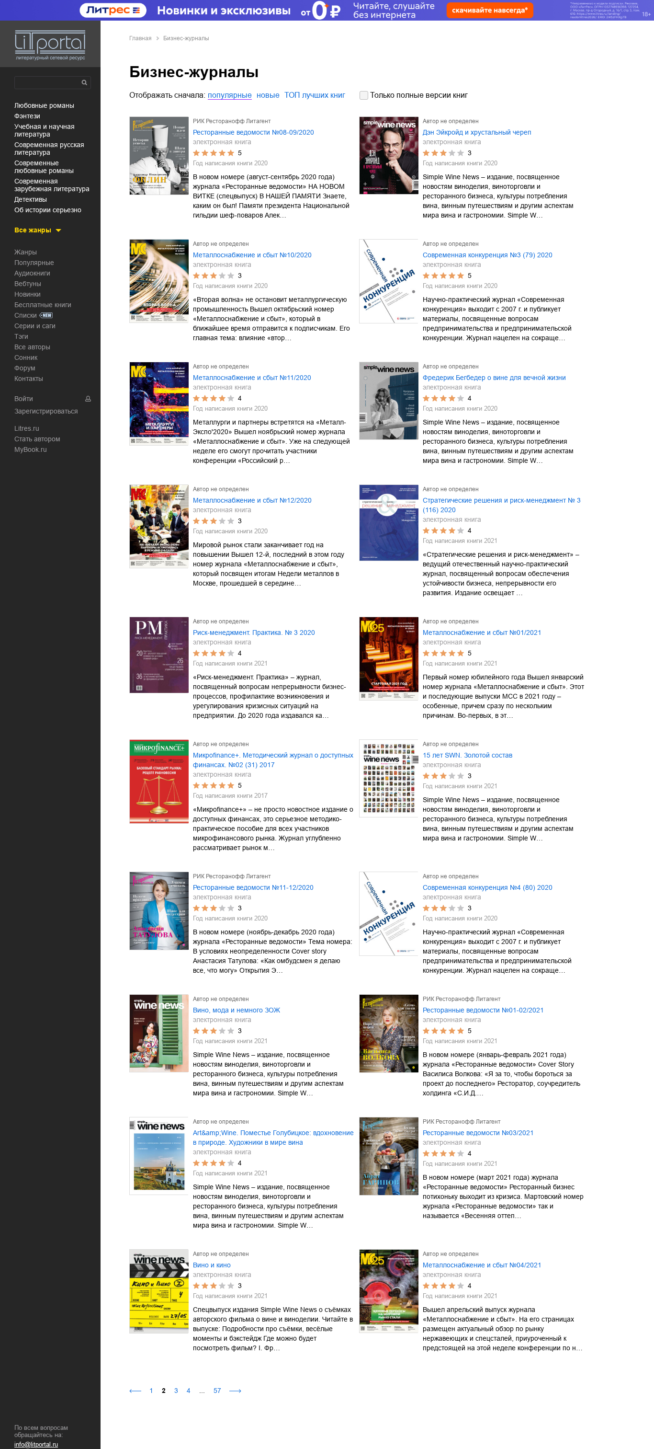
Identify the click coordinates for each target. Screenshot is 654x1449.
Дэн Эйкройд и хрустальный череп (477, 132)
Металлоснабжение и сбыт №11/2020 (252, 377)
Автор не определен (451, 121)
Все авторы (32, 347)
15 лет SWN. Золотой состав (467, 755)
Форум (24, 368)
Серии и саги (35, 326)
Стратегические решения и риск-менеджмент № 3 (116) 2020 (502, 505)
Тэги (21, 336)
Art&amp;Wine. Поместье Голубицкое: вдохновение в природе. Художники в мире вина (273, 1137)
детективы (30, 199)
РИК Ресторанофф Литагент (232, 121)
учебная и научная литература (44, 130)
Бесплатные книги (42, 305)
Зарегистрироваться (46, 411)
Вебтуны (27, 284)
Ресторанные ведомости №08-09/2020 (253, 132)
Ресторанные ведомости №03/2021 (478, 1133)
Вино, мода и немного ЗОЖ (236, 1010)
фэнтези (27, 116)
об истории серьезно (47, 210)
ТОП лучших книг (314, 95)
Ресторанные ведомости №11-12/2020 (253, 887)
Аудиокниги (32, 273)
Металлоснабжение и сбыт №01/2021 (482, 632)
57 (217, 1390)
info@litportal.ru (36, 1444)
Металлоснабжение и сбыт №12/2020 (252, 500)
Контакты (28, 378)
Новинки (27, 294)
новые (268, 95)
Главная (140, 38)
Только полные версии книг (419, 95)
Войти (23, 398)
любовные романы (44, 105)
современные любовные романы (44, 166)
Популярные (34, 262)
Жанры (25, 252)
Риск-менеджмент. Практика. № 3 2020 (254, 632)
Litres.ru (26, 428)
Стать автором (37, 439)
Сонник (25, 357)
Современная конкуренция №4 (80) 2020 (488, 887)
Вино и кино (212, 1265)
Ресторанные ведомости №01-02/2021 (483, 1010)
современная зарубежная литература (52, 185)
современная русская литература (49, 148)
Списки (25, 315)
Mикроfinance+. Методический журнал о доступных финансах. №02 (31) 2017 (273, 760)
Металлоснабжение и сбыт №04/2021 (482, 1265)
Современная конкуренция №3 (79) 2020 (488, 255)
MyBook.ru (30, 449)
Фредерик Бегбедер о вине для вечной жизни (494, 377)
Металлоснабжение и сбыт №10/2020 (252, 255)
